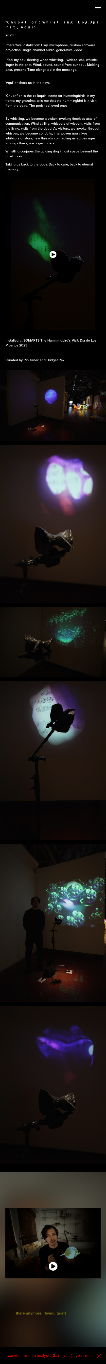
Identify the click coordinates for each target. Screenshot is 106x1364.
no (87, 1355)
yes (79, 1355)
